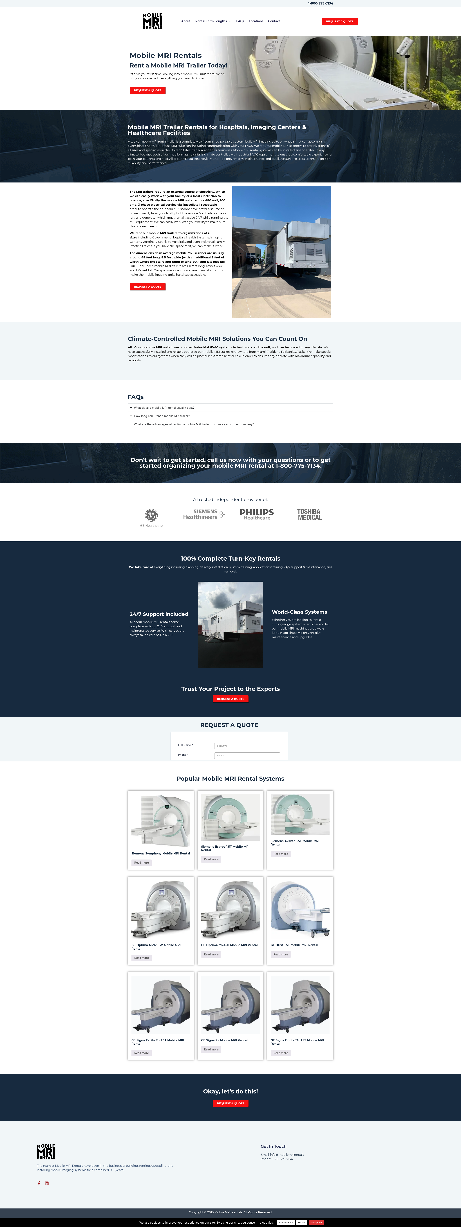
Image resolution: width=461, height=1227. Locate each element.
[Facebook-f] (39, 1183)
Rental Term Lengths (211, 21)
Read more (141, 862)
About (186, 21)
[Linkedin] (47, 1183)
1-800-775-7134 (320, 3)
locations (256, 21)
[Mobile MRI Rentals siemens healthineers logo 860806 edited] (204, 514)
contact (274, 21)
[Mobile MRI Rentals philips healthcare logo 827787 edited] (256, 514)
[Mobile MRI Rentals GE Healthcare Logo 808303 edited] (151, 518)
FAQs (240, 21)
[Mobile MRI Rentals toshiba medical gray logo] (309, 514)
